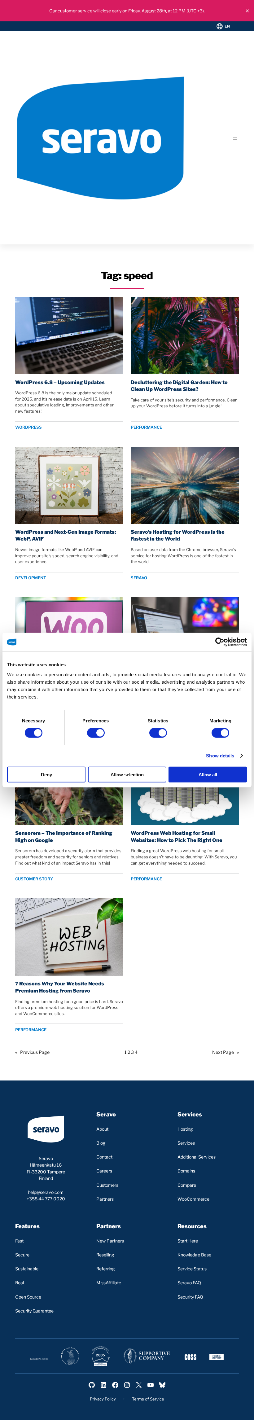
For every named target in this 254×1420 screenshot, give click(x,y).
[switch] (96, 733)
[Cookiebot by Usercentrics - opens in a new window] (220, 642)
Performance (146, 427)
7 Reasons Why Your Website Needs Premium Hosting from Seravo (59, 987)
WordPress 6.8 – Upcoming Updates (60, 382)
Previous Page (32, 1052)
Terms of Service (148, 1398)
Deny (46, 774)
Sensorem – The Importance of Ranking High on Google (63, 836)
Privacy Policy (103, 1398)
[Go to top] (223, 1410)
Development (30, 577)
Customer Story (34, 878)
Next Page (225, 1052)
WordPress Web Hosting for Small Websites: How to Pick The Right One (176, 836)
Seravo (139, 577)
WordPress (28, 427)
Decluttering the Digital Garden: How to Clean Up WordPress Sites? (179, 385)
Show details (220, 755)
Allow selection (127, 774)
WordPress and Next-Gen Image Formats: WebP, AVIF (65, 535)
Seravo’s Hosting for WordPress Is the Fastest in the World (178, 535)
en (227, 26)
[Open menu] (235, 138)
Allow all (208, 774)
